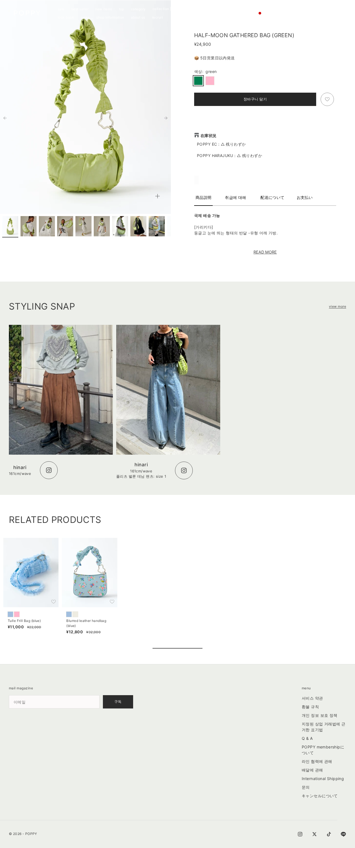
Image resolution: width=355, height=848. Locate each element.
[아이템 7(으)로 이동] (120, 226)
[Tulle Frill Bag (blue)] (10, 614)
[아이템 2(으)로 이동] (29, 226)
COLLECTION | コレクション (173, 9)
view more (337, 306)
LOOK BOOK (66, 17)
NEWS (85, 17)
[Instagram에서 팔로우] (300, 834)
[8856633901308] (210, 81)
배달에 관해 (312, 770)
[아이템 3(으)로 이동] (47, 226)
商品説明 (204, 197)
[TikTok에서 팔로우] (329, 834)
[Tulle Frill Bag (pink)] (16, 614)
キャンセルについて (320, 795)
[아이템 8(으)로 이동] (138, 226)
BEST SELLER (79, 9)
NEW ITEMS (103, 9)
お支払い (305, 197)
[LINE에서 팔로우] (343, 834)
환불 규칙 (310, 706)
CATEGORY (138, 9)
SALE (61, 9)
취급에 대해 (235, 197)
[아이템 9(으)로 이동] (157, 226)
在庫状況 (209, 135)
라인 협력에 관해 (317, 761)
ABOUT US (138, 17)
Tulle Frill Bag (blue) (24, 621)
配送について (272, 197)
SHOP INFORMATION (110, 17)
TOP (121, 9)
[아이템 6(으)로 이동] (102, 226)
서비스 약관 (312, 698)
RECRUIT (157, 17)
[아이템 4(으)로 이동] (65, 226)
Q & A (307, 738)
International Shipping (323, 778)
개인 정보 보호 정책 (320, 715)
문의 (306, 787)
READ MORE (265, 252)
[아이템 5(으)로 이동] (83, 226)
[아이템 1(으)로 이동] (10, 226)
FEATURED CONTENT (228, 9)
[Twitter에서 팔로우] (314, 834)
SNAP (204, 9)
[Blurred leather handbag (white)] (75, 614)
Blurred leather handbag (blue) (86, 624)
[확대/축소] (157, 196)
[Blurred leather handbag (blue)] (69, 614)
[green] (198, 81)
